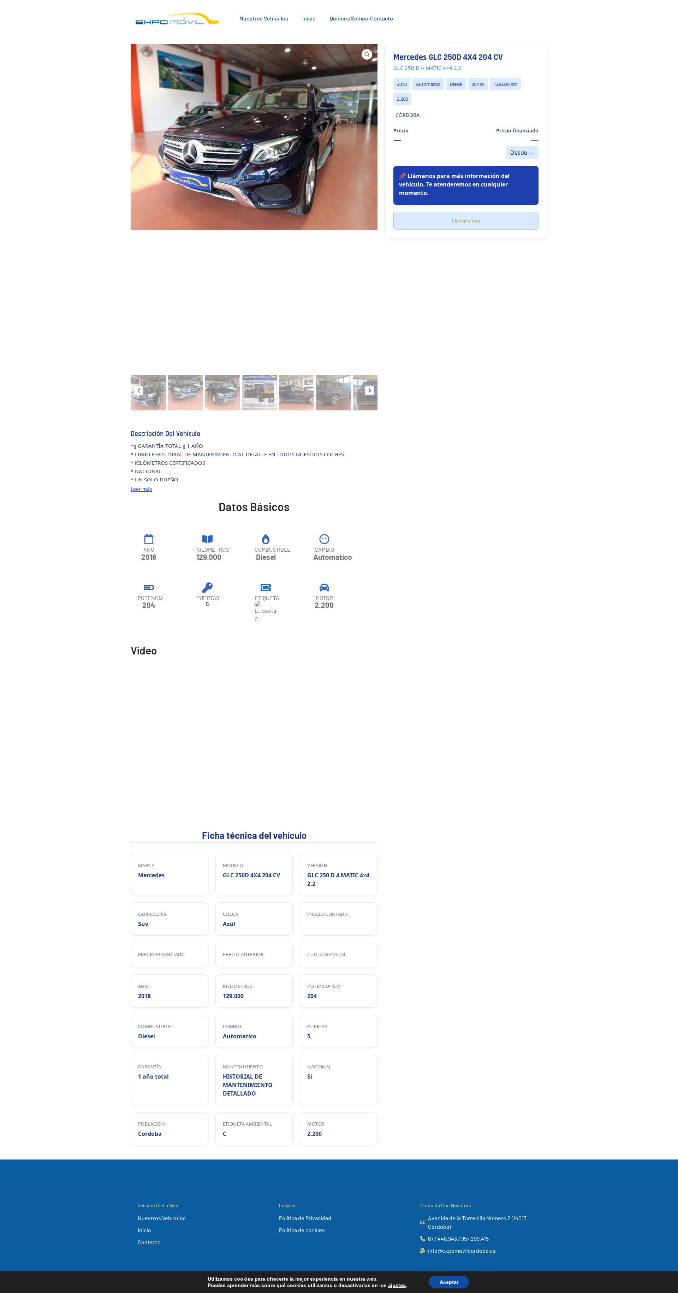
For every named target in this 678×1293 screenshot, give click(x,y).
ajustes (397, 1285)
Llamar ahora (466, 221)
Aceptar (449, 1282)
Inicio (309, 18)
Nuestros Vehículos (263, 18)
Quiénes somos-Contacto (361, 18)
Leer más (141, 489)
